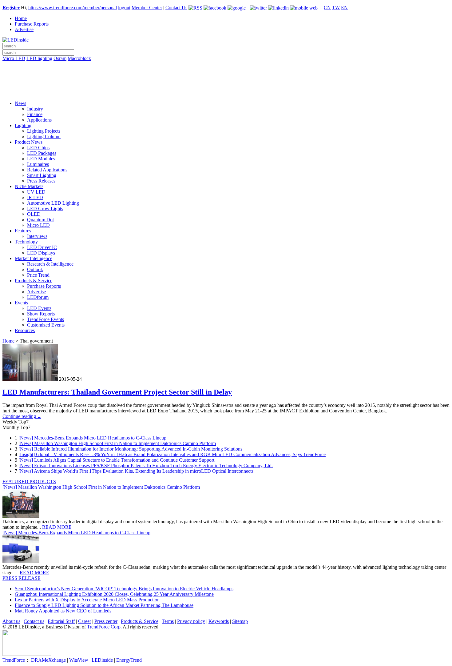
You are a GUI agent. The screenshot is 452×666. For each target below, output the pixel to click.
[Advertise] (226, 74)
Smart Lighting (41, 175)
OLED (34, 214)
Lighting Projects (43, 131)
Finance (34, 114)
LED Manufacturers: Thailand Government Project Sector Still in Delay (117, 392)
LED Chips (38, 147)
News (20, 103)
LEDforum (38, 297)
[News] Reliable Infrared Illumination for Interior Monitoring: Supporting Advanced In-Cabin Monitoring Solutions (130, 448)
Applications (39, 119)
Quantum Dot (40, 219)
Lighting (23, 125)
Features (23, 230)
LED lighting (39, 58)
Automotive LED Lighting (53, 203)
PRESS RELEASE (21, 578)
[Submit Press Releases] (226, 82)
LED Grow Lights (45, 208)
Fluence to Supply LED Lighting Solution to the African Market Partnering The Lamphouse (104, 605)
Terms (168, 621)
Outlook (35, 269)
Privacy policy (191, 621)
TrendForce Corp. (104, 626)
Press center (105, 621)
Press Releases (41, 180)
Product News (28, 142)
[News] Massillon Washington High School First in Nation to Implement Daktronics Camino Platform (117, 443)
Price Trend (38, 275)
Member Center (147, 7)
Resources (25, 330)
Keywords (218, 621)
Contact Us (176, 7)
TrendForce (13, 660)
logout (124, 7)
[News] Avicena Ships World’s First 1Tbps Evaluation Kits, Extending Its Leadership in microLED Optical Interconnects (135, 471)
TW (336, 7)
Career (84, 621)
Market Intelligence (33, 258)
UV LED (36, 192)
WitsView (78, 660)
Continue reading (21, 416)
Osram (60, 58)
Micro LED (13, 58)
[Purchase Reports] (226, 65)
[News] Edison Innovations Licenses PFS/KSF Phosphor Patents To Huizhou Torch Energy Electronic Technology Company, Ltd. (145, 465)
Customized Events (46, 324)
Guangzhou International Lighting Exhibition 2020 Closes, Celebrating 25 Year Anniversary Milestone (114, 594)
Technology (26, 241)
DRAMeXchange (48, 660)
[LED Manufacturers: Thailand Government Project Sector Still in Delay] (30, 379)
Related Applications (47, 169)
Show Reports (41, 313)
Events (21, 302)
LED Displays (41, 252)
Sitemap (240, 621)
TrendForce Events (45, 319)
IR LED (35, 197)
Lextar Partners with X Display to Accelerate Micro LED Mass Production (87, 599)
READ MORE (57, 527)
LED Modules (41, 158)
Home (21, 18)
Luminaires (38, 164)
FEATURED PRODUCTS (29, 481)
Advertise (24, 29)
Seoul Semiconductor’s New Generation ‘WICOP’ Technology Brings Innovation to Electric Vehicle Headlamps (124, 588)
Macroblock (79, 58)
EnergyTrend (129, 660)
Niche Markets (29, 186)
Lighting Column (44, 136)
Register (11, 7)
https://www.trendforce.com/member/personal (72, 7)
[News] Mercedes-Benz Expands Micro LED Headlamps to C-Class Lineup (92, 437)
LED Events (39, 308)
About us (11, 621)
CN (327, 7)
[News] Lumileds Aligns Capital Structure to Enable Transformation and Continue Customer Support (116, 460)
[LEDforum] (226, 91)
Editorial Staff (61, 621)
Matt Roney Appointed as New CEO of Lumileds (63, 610)
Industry (35, 108)
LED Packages (41, 153)
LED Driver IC (42, 247)
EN (344, 7)
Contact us (34, 621)
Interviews (37, 236)
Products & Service (33, 280)
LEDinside (102, 660)
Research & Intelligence (50, 264)
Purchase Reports (32, 23)
